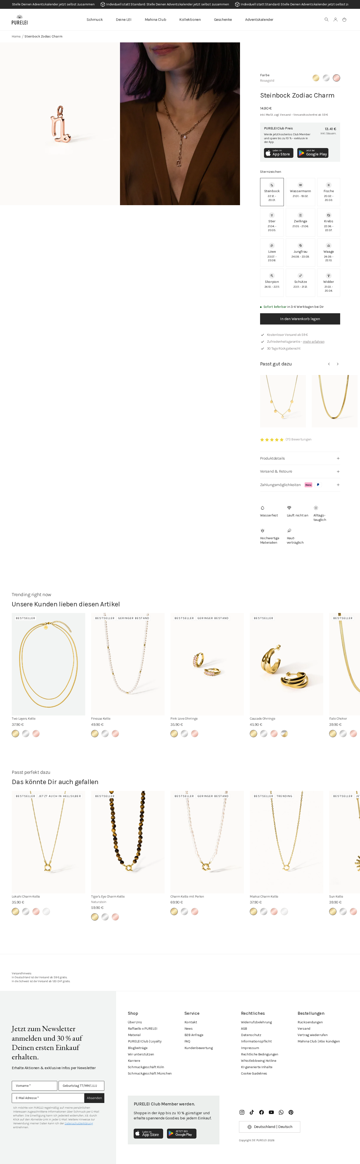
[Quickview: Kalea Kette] (283, 401)
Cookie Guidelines (254, 1073)
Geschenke (223, 19)
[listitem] (272, 192)
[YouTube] (271, 1112)
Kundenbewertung (198, 1048)
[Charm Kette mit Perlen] (207, 842)
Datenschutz (251, 1035)
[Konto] (335, 20)
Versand (304, 1028)
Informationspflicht (256, 1041)
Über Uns (135, 1022)
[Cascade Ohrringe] (286, 664)
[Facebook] (261, 1112)
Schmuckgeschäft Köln (146, 1067)
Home (16, 36)
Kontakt (190, 1022)
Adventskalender (259, 19)
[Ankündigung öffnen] (180, 4)
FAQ (187, 1041)
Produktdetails (272, 458)
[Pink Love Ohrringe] (207, 664)
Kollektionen (190, 19)
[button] (327, 20)
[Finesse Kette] (128, 664)
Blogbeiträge (137, 1048)
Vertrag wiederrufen (313, 1035)
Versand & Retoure (276, 471)
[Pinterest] (291, 1112)
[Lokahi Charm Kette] (48, 842)
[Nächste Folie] (337, 364)
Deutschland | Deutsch (273, 1126)
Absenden (94, 1098)
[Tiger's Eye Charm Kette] (128, 842)
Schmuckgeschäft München (150, 1073)
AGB (244, 1028)
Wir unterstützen (141, 1054)
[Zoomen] (60, 123)
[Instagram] (242, 1112)
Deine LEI (123, 19)
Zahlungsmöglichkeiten (280, 484)
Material (134, 1035)
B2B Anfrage (193, 1035)
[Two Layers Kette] (48, 664)
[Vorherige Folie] (328, 364)
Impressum (250, 1048)
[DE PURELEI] (19, 20)
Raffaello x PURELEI (142, 1028)
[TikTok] (252, 1112)
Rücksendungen (310, 1022)
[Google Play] (181, 1134)
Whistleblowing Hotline (258, 1061)
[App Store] (148, 1134)
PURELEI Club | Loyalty (145, 1041)
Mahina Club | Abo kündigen (319, 1041)
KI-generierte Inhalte (256, 1067)
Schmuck (95, 19)
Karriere (134, 1061)
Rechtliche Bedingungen (259, 1054)
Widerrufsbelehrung (256, 1022)
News (188, 1028)
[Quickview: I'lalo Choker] (335, 401)
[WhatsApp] (281, 1112)
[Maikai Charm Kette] (286, 842)
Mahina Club (155, 19)
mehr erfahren (313, 341)
